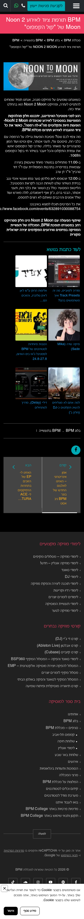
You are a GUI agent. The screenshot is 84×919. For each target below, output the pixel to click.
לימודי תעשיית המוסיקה (61, 604)
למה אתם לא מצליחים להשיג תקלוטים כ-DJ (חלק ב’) (66, 407)
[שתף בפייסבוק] (75, 450)
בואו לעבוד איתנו (67, 802)
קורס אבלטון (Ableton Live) (57, 645)
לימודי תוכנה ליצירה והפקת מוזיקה (54, 583)
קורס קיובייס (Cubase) (61, 652)
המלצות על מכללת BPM (60, 782)
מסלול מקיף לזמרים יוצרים (60, 672)
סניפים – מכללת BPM (62, 728)
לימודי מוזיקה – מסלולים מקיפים (55, 556)
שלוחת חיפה (66, 741)
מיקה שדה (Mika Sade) (68, 347)
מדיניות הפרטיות (14, 850)
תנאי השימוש (69, 855)
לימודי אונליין (66, 748)
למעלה (42, 834)
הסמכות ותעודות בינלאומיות (59, 768)
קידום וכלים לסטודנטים (62, 788)
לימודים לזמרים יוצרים (63, 597)
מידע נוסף (30, 910)
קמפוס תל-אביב (63, 734)
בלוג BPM (70, 721)
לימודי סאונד (69, 570)
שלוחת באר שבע (66, 755)
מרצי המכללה (68, 775)
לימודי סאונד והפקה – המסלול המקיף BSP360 (44, 659)
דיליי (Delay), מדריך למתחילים (34, 405)
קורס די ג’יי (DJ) (66, 639)
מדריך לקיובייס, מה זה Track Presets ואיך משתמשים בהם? (66, 295)
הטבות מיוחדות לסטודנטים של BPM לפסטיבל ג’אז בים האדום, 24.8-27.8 (31, 352)
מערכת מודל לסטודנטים (61, 795)
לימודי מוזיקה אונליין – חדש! (59, 563)
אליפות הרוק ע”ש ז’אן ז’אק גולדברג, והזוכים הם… (33, 295)
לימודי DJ (71, 577)
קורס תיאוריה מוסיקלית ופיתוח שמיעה (52, 686)
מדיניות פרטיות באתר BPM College (52, 809)
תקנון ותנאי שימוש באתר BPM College (49, 816)
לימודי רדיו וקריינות (65, 590)
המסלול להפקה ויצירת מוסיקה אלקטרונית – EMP (43, 666)
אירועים (73, 761)
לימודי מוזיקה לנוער (65, 610)
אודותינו (73, 714)
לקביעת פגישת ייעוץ (46, 6)
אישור (10, 910)
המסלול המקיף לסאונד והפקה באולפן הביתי (47, 679)
